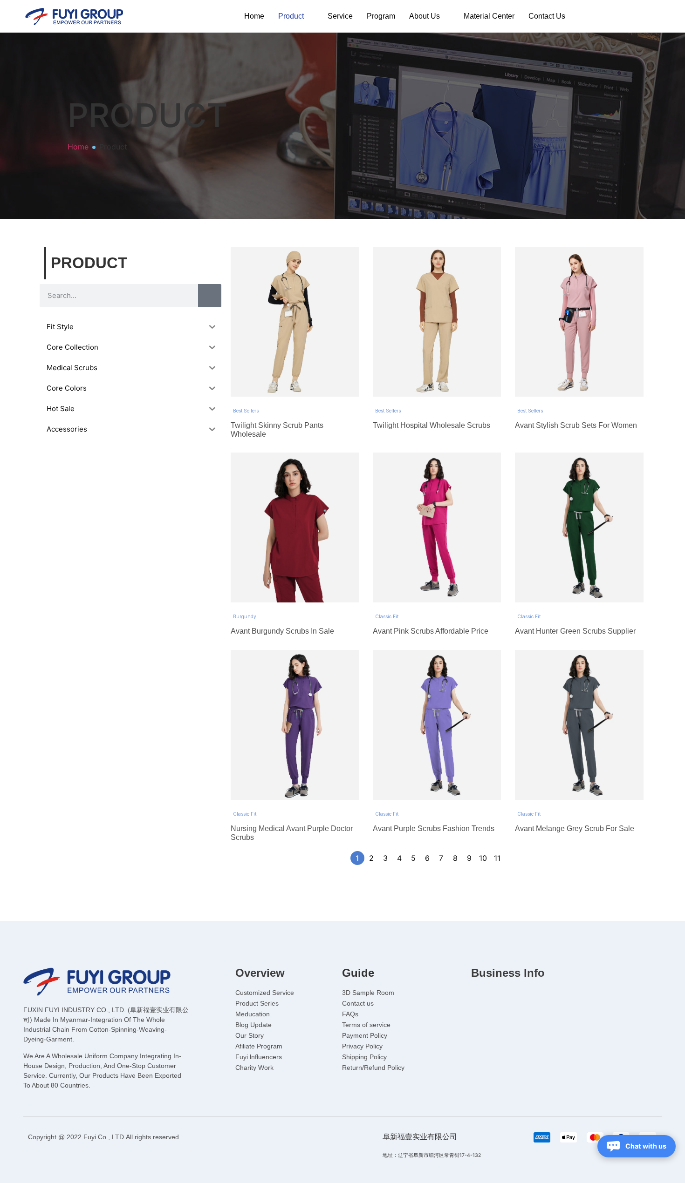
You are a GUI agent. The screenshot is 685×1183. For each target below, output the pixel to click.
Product (291, 16)
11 (497, 858)
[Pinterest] (539, 997)
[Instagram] (519, 997)
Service (340, 16)
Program (381, 16)
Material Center (489, 16)
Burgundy (244, 616)
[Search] (209, 295)
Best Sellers (246, 410)
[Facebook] (480, 997)
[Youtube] (500, 997)
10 (483, 858)
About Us (424, 16)
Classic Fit (386, 616)
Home (254, 16)
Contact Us (546, 16)
